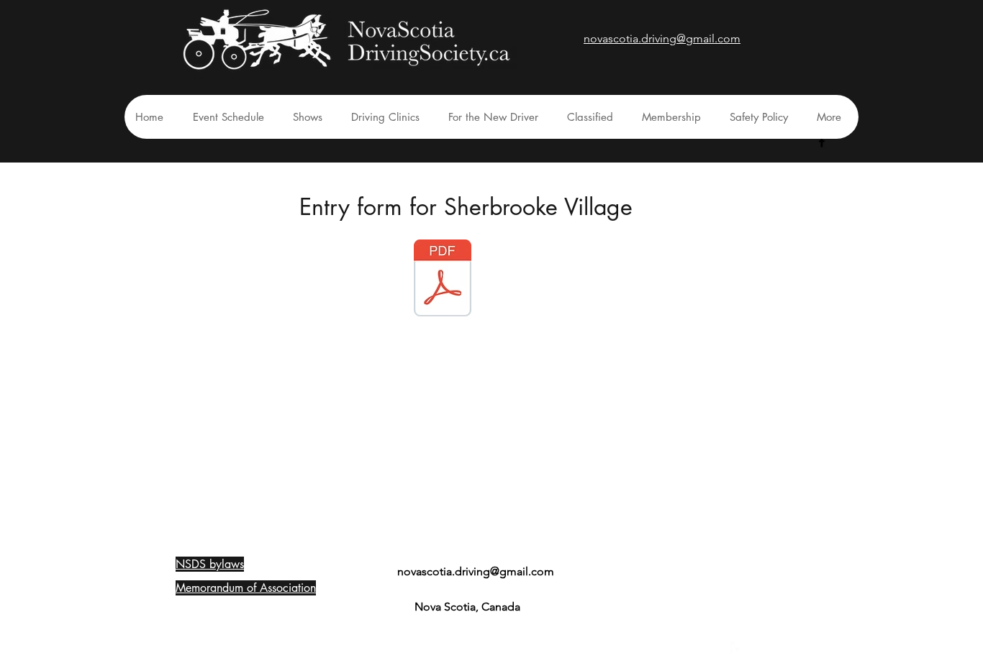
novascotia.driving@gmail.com (475, 571)
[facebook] (822, 141)
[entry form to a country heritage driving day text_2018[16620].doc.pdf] (442, 279)
